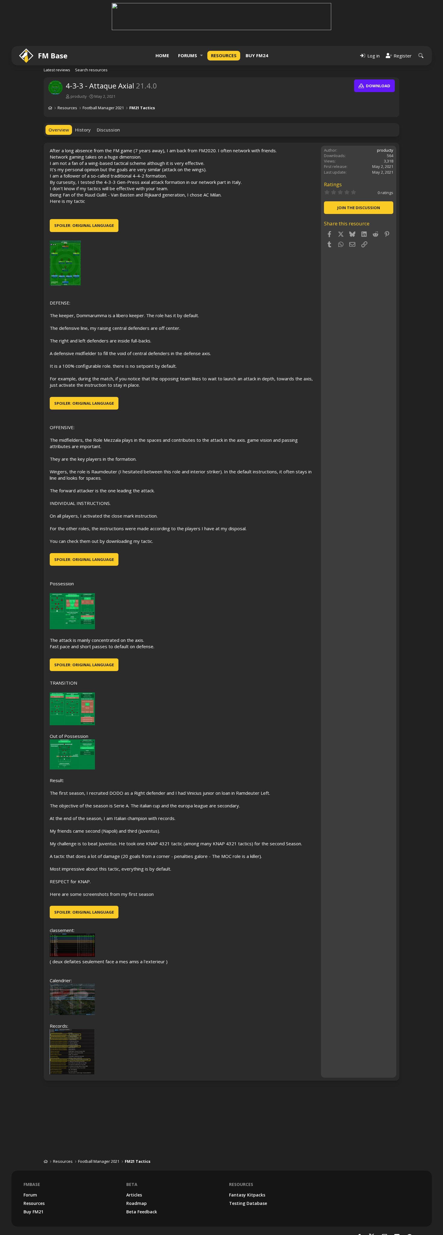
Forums (187, 55)
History (83, 130)
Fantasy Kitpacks (247, 1195)
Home (162, 55)
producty (79, 96)
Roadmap (136, 1203)
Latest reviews (57, 70)
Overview (59, 130)
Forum (30, 1195)
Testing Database (248, 1203)
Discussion (108, 130)
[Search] (421, 55)
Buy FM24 (257, 55)
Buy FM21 (33, 1212)
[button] (202, 55)
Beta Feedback (141, 1212)
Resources (224, 55)
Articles (134, 1195)
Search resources (91, 70)
